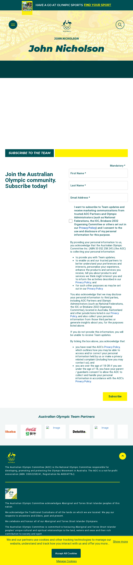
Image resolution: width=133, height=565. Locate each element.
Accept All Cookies (66, 553)
